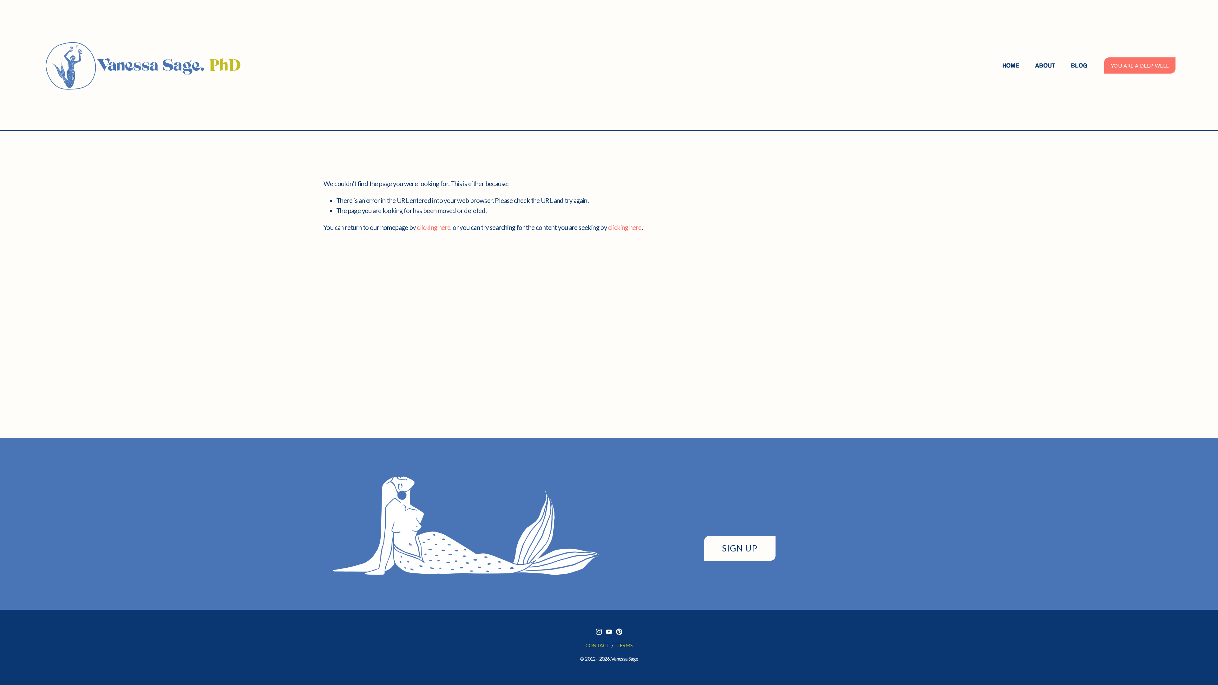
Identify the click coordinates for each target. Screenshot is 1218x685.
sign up (739, 548)
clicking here (433, 227)
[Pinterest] (619, 632)
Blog (1079, 66)
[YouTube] (609, 632)
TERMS (624, 645)
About (1045, 66)
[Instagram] (599, 632)
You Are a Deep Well (1140, 65)
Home (1010, 66)
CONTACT (598, 645)
